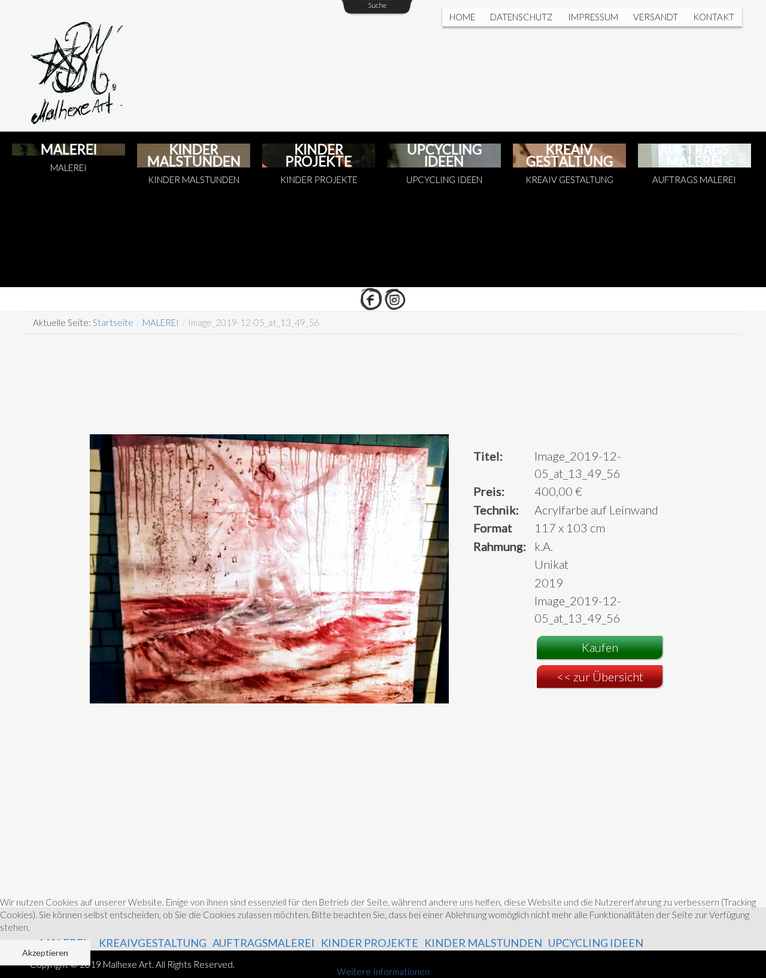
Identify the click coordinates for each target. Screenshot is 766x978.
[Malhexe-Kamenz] (84, 66)
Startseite (113, 322)
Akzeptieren (45, 952)
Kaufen (600, 647)
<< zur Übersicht (600, 676)
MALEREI (160, 322)
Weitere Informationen (383, 971)
